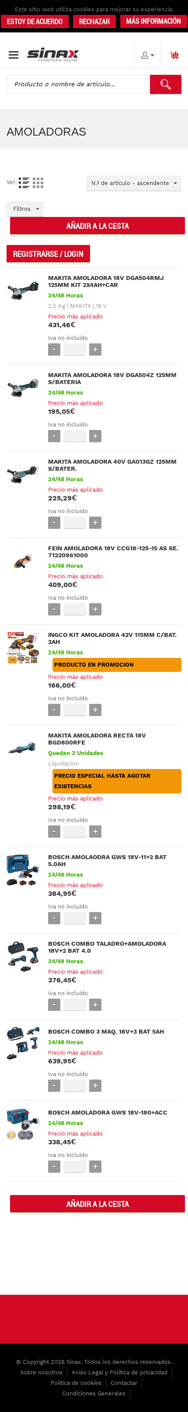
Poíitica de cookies (76, 1383)
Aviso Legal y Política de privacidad (119, 1372)
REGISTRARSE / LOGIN (48, 253)
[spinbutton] (74, 349)
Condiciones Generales (93, 1393)
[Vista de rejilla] (38, 183)
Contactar (124, 1383)
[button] (153, 21)
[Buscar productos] (165, 84)
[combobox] (133, 183)
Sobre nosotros (41, 1372)
